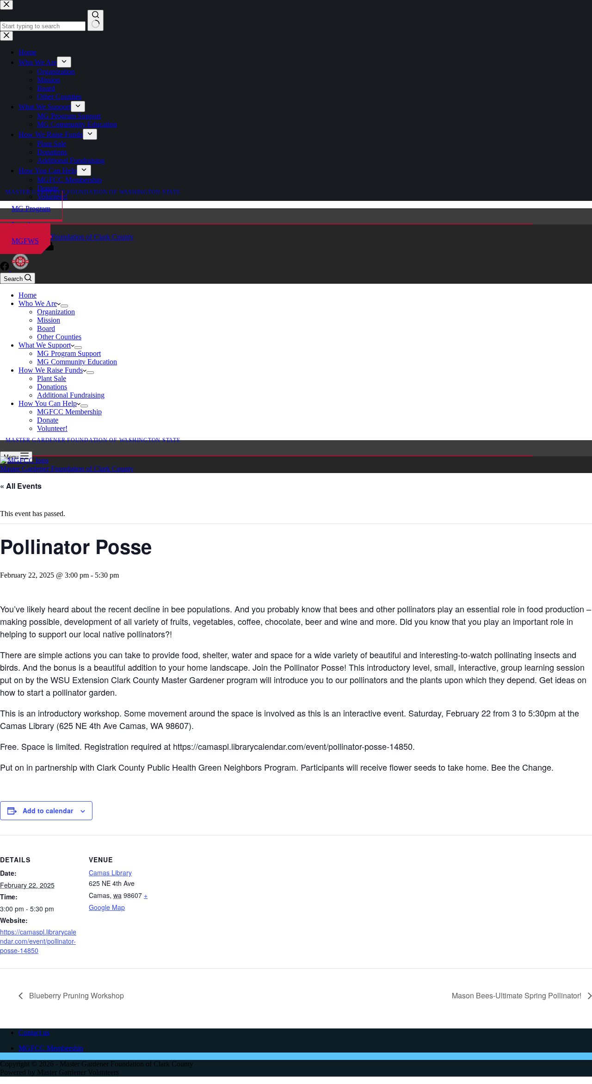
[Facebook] (5, 268)
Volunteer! (52, 428)
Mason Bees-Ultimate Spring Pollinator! (517, 995)
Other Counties (59, 337)
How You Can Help (47, 403)
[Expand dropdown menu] (64, 306)
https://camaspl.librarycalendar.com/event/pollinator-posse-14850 (38, 941)
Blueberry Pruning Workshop (75, 995)
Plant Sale (51, 378)
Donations (52, 387)
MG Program (31, 208)
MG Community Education (77, 362)
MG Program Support (69, 353)
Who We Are (37, 303)
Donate (47, 420)
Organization (56, 312)
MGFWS (25, 241)
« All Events (21, 485)
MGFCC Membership (69, 412)
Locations (26, 225)
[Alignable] (20, 268)
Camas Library (110, 872)
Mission (48, 320)
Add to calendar (48, 810)
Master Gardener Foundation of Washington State (93, 192)
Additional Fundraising (71, 395)
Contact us (33, 1032)
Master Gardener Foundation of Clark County (67, 237)
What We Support (44, 345)
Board (46, 328)
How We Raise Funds (50, 370)
